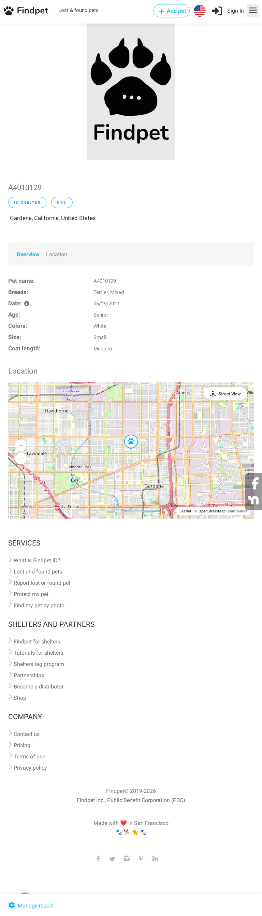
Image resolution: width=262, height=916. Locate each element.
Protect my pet (31, 594)
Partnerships (29, 675)
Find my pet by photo (39, 605)
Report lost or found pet (42, 583)
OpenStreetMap (212, 511)
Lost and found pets (38, 571)
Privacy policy (30, 768)
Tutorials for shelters (38, 653)
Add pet (175, 11)
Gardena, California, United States (53, 218)
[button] (126, 435)
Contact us (27, 734)
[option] (131, 92)
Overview (28, 254)
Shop (20, 698)
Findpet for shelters (37, 641)
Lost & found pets (78, 10)
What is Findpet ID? (37, 560)
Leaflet (185, 511)
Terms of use (29, 756)
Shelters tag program (39, 664)
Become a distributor (38, 686)
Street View (229, 393)
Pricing (22, 745)
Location (56, 254)
